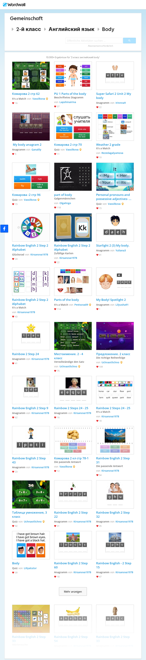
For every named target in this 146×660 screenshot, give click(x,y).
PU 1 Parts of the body (70, 94)
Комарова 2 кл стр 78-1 (71, 458)
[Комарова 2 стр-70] (73, 126)
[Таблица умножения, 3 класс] (31, 494)
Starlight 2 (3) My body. (112, 245)
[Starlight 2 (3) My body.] (115, 227)
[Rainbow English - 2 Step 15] (115, 545)
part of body (63, 195)
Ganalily (36, 149)
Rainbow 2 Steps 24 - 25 (71, 408)
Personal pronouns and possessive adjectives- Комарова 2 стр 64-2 (113, 197)
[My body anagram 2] (31, 126)
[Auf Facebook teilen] (4, 229)
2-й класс (28, 29)
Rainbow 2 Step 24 (25, 354)
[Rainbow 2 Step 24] (31, 336)
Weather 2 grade (108, 144)
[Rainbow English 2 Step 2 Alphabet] (31, 227)
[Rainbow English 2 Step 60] (73, 545)
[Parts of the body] (73, 282)
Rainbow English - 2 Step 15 (114, 565)
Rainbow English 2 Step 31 (113, 460)
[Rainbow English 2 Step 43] (31, 440)
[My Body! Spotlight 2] (115, 282)
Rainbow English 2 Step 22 (71, 514)
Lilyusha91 (122, 304)
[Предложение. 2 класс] (115, 336)
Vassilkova (38, 98)
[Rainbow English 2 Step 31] (115, 440)
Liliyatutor (30, 568)
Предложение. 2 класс (113, 354)
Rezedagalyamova (112, 153)
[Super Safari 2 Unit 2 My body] (115, 76)
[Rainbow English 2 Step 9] (31, 390)
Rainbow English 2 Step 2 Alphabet (30, 247)
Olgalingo (65, 203)
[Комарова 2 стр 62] (31, 76)
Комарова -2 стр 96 (26, 195)
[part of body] (73, 177)
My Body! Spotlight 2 (111, 300)
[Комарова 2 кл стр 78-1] (73, 440)
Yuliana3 (121, 250)
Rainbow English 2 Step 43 (29, 460)
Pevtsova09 (81, 304)
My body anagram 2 (26, 144)
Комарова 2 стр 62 (26, 94)
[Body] (31, 545)
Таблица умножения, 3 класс (30, 514)
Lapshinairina (67, 102)
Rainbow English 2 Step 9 (30, 408)
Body (108, 29)
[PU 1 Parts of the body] (73, 76)
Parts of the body (66, 300)
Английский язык (71, 29)
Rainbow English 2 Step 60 (71, 565)
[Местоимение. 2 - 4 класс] (73, 336)
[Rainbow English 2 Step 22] (73, 494)
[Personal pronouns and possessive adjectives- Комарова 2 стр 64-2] (115, 177)
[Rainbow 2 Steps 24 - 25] (73, 390)
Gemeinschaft (26, 18)
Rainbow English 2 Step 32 (113, 514)
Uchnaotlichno (68, 366)
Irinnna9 (121, 102)
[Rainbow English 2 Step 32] (115, 494)
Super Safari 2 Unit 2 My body (114, 96)
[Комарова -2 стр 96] (31, 177)
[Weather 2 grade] (115, 126)
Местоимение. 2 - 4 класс (69, 356)
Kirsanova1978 (39, 254)
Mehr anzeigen (73, 591)
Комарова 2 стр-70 (68, 144)
